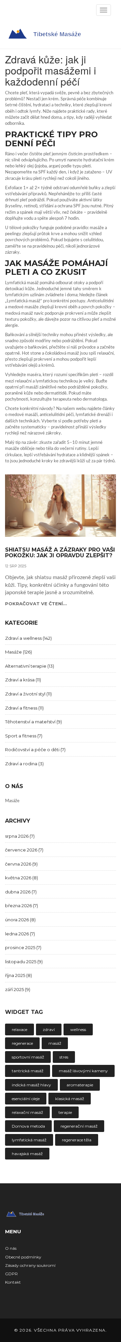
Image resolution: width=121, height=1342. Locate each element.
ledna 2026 (20, 933)
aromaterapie (80, 1084)
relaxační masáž (27, 1112)
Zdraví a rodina (24, 763)
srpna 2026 (20, 836)
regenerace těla (76, 1139)
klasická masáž (69, 1098)
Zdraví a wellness (28, 638)
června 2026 (21, 864)
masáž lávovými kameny (83, 1070)
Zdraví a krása (23, 679)
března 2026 (21, 905)
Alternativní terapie (29, 666)
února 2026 (20, 919)
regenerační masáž (79, 1126)
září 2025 (17, 989)
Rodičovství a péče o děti (35, 749)
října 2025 (18, 975)
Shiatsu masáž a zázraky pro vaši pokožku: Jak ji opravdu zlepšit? (60, 553)
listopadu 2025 (24, 961)
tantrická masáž (27, 1070)
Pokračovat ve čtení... (36, 603)
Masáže (18, 652)
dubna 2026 (21, 891)
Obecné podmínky (23, 1256)
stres (63, 1057)
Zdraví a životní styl (28, 693)
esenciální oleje (26, 1098)
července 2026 (24, 850)
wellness (78, 1029)
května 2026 (21, 877)
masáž (54, 1043)
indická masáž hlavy (31, 1084)
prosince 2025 (23, 947)
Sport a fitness (23, 735)
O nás (10, 1248)
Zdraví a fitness (24, 708)
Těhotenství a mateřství (33, 721)
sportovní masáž (28, 1057)
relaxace (19, 1029)
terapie (65, 1112)
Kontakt (13, 1282)
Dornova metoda (28, 1126)
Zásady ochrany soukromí (30, 1265)
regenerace (22, 1043)
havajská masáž (27, 1153)
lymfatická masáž (29, 1139)
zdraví (49, 1029)
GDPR (11, 1273)
